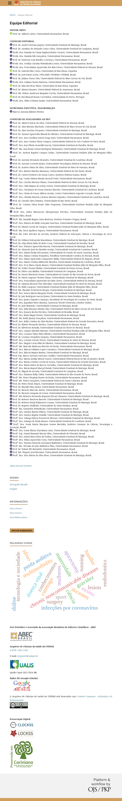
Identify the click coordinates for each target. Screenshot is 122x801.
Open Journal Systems (21, 465)
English (13, 488)
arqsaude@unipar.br (27, 656)
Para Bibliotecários (18, 517)
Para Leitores (16, 508)
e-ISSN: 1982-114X (19, 650)
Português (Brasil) (19, 484)
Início (12, 15)
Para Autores (16, 513)
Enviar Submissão (22, 530)
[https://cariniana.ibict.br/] (22, 767)
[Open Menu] (10, 3)
